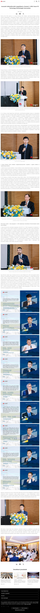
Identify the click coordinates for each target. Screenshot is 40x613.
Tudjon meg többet (27, 604)
